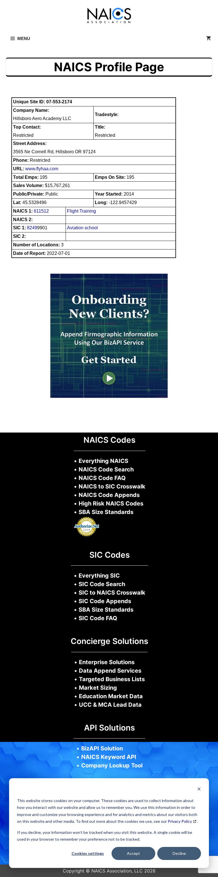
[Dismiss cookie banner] (199, 789)
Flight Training (81, 211)
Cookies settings (88, 853)
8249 (32, 227)
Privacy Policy (180, 821)
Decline (179, 853)
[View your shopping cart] (208, 38)
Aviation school (82, 227)
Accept (133, 853)
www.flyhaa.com (41, 168)
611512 (41, 211)
